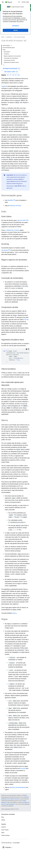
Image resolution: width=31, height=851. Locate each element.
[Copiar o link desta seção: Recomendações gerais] (23, 196)
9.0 (13, 75)
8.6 (19, 75)
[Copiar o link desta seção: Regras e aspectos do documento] (3, 263)
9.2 (8, 75)
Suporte (3, 827)
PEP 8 (26, 319)
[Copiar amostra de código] (29, 349)
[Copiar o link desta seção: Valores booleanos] (17, 369)
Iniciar (15, 30)
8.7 (16, 75)
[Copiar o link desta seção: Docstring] (10, 244)
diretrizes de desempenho (18, 787)
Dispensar (15, 25)
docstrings (4, 250)
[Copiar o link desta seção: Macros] (9, 420)
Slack (2, 832)
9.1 (10, 75)
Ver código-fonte (11, 71)
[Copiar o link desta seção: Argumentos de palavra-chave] (25, 340)
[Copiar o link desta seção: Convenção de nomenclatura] (24, 278)
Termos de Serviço (6, 842)
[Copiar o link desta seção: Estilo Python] (13, 217)
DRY (16, 186)
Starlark (3, 86)
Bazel (2, 37)
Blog (2, 817)
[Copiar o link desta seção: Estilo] (8, 212)
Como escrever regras (19, 37)
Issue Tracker (5, 829)
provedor (22, 768)
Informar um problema (11, 68)
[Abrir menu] (2, 2)
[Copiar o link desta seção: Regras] (9, 619)
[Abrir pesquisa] (19, 2)
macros (14, 613)
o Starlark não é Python (12, 230)
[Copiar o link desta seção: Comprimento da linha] (19, 307)
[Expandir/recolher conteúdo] (11, 45)
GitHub (3, 820)
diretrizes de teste (15, 205)
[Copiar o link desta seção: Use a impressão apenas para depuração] (11, 385)
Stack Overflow (5, 835)
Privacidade (16, 842)
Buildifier (10, 200)
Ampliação (9, 37)
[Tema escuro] (26, 349)
